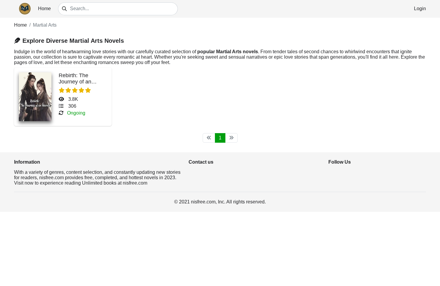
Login (420, 8)
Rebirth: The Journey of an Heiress (75, 81)
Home (44, 8)
